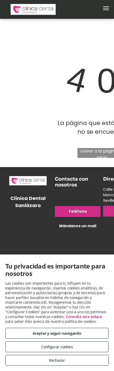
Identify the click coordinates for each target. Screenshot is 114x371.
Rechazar (57, 360)
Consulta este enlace (84, 316)
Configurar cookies (57, 346)
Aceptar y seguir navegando (57, 333)
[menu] (106, 8)
